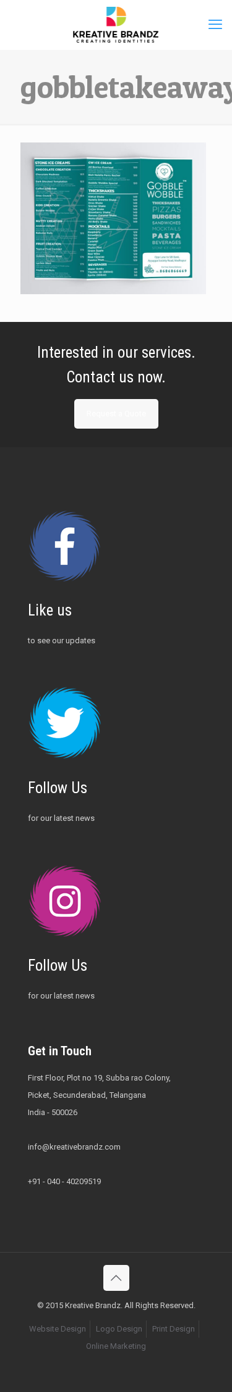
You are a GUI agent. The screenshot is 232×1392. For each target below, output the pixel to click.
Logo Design (119, 1328)
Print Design (173, 1328)
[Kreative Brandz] (116, 24)
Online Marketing (116, 1346)
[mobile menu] (215, 24)
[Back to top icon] (116, 1278)
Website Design (57, 1328)
